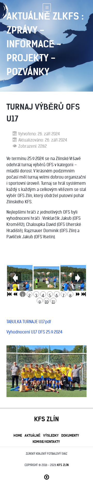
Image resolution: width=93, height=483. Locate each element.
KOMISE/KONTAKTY (46, 442)
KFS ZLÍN (63, 465)
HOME (17, 435)
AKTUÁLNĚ (33, 435)
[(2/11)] (46, 277)
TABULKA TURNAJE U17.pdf (28, 321)
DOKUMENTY (70, 435)
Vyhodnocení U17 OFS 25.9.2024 (34, 332)
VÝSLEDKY (51, 435)
